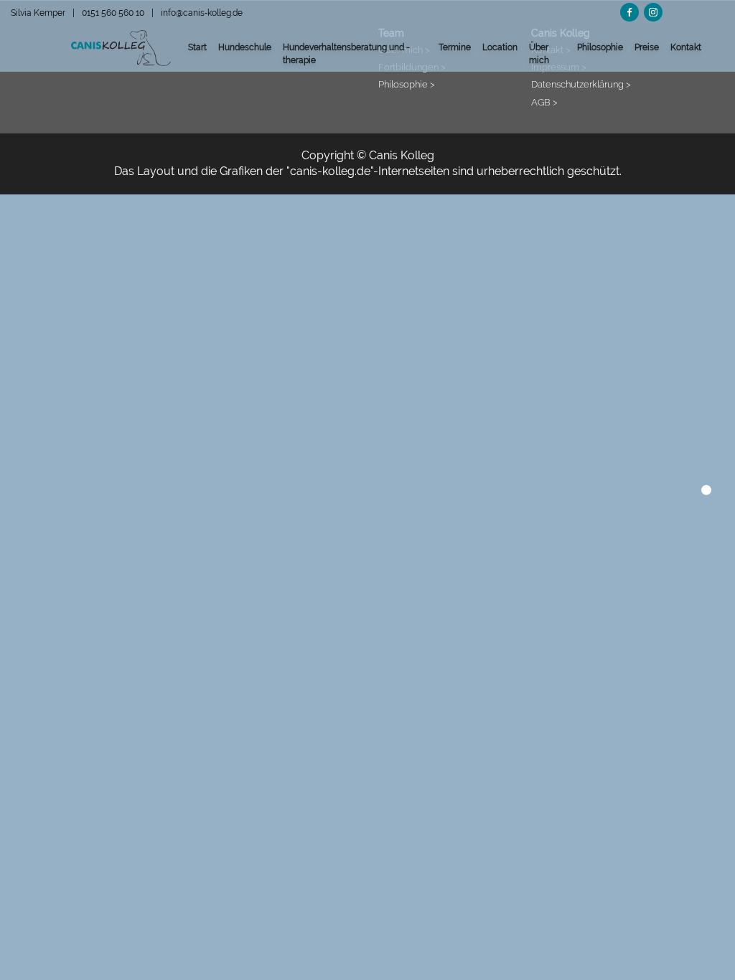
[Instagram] (653, 10)
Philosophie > (406, 84)
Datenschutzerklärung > (581, 84)
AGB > (544, 102)
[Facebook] (629, 10)
